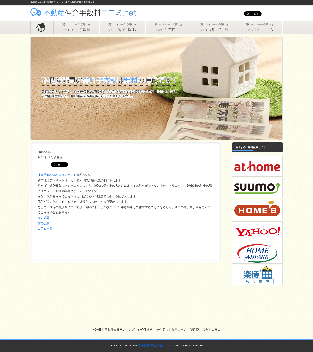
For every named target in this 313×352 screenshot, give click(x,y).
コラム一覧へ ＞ (48, 228)
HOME (41, 27)
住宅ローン (168, 27)
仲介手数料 (76, 27)
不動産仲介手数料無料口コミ (154, 345)
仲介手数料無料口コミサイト (57, 175)
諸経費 (214, 27)
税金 (260, 27)
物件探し (122, 27)
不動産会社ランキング (120, 329)
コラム (216, 329)
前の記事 (43, 223)
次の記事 (43, 217)
